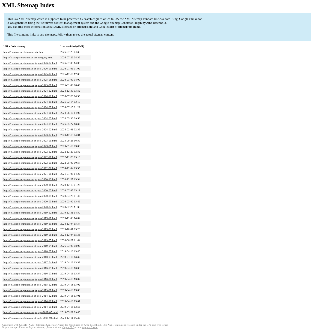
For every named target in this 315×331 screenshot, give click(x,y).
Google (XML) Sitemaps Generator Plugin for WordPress (49, 325)
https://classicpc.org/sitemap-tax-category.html (28, 57)
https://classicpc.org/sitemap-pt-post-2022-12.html (30, 151)
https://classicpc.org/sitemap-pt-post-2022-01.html (30, 168)
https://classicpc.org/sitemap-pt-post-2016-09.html (30, 268)
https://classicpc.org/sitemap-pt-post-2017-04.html (30, 262)
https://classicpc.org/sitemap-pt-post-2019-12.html (30, 212)
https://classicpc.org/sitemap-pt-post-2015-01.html (30, 290)
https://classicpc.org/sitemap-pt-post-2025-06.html (30, 79)
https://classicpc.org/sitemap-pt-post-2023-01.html (30, 146)
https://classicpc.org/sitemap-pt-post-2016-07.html (30, 273)
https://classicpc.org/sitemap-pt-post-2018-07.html (30, 251)
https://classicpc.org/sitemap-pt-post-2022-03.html (30, 162)
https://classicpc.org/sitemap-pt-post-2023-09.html (30, 140)
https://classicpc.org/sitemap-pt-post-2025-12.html (30, 74)
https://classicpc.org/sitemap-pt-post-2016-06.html (30, 279)
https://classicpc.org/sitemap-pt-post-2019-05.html (30, 240)
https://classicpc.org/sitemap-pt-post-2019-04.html (30, 245)
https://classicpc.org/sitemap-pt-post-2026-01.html (30, 68)
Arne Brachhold (156, 22)
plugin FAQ (68, 327)
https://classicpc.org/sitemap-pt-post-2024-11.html (30, 96)
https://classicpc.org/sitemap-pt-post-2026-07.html (30, 63)
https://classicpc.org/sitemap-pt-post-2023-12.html (30, 135)
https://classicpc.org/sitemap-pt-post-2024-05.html (30, 118)
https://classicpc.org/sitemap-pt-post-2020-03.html (30, 201)
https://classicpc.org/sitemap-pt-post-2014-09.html (30, 306)
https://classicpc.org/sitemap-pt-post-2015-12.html (30, 284)
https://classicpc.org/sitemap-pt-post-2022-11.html (30, 157)
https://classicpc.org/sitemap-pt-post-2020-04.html (30, 196)
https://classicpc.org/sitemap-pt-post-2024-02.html (30, 129)
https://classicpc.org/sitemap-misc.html (23, 52)
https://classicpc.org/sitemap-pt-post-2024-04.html (30, 124)
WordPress (46, 22)
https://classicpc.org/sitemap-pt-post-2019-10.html (30, 223)
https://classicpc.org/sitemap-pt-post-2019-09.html (30, 229)
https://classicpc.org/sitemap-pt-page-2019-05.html (30, 312)
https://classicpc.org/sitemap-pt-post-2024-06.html (30, 112)
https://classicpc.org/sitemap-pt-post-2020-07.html (30, 190)
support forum (90, 327)
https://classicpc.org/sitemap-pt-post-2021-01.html (30, 173)
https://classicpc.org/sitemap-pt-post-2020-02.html (30, 207)
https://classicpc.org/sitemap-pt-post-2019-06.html (30, 234)
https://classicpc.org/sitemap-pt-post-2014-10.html (30, 301)
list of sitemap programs (125, 26)
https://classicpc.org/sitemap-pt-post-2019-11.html (30, 218)
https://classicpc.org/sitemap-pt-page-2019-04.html (30, 317)
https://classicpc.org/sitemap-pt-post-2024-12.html (30, 90)
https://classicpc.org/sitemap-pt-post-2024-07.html (30, 107)
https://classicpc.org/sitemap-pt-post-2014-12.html (30, 295)
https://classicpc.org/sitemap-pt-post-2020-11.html (30, 185)
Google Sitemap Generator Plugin (121, 22)
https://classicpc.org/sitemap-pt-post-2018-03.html (30, 257)
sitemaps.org (85, 26)
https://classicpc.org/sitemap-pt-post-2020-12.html (30, 179)
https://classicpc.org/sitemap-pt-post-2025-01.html (30, 85)
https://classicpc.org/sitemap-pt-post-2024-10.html (30, 101)
